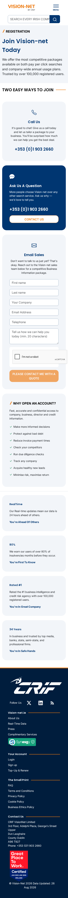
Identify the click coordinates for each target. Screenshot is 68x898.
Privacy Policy (16, 796)
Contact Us (34, 219)
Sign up (12, 764)
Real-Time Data (17, 723)
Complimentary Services (22, 734)
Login (11, 759)
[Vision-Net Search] (21, 8)
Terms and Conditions (21, 790)
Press (11, 728)
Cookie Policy (16, 801)
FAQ (10, 785)
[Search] (55, 19)
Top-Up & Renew (18, 770)
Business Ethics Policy (21, 807)
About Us (13, 718)
